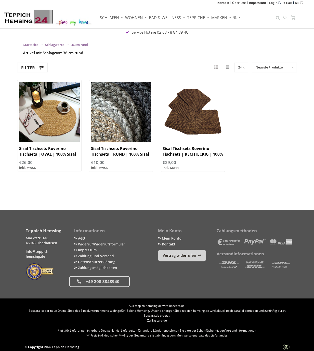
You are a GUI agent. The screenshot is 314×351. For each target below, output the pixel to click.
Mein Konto (171, 238)
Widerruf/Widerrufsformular (101, 244)
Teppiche (196, 17)
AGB (81, 238)
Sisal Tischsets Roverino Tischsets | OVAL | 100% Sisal (47, 151)
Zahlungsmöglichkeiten (97, 267)
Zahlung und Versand (95, 256)
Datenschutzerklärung (96, 261)
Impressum (257, 2)
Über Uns (239, 2)
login (273, 2)
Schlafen (109, 17)
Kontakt (223, 2)
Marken (219, 17)
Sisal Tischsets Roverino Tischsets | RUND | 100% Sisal (120, 151)
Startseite (30, 44)
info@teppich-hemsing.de (38, 254)
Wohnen (134, 17)
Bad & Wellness (165, 17)
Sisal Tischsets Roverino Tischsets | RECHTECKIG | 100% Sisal (193, 154)
